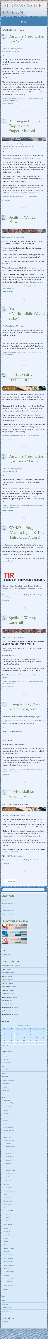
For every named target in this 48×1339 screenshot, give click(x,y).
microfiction (5, 1076)
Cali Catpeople (9, 1271)
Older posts (10, 881)
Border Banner (7, 1117)
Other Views (8, 1281)
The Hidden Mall (34, 435)
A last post (4, 900)
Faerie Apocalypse (35, 98)
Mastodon (6, 1321)
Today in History (8, 1069)
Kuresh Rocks (7, 1201)
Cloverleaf (8, 1163)
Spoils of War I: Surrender (15, 237)
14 (24, 1037)
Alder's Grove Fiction (22, 9)
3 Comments (6, 600)
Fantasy (7, 1217)
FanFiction (5, 1059)
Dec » (7, 1045)
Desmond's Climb (8, 1127)
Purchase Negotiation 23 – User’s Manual (26, 459)
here (39, 346)
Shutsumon (10, 545)
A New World (9, 1210)
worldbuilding (10, 354)
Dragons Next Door (9, 1130)
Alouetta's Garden (10, 1150)
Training (4, 907)
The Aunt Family (34, 352)
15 (30, 1037)
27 (17, 1043)
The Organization (8, 1261)
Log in (3, 1300)
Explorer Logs (9, 1278)
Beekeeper (8, 1160)
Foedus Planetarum (9, 1191)
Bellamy (5, 1110)
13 (17, 1037)
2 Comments (6, 774)
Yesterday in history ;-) (8, 903)
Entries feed (5, 1304)
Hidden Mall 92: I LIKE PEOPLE (23, 378)
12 (11, 1037)
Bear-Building (9, 1103)
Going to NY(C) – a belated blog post (24, 707)
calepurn (5, 1120)
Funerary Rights (10, 1170)
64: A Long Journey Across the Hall (21, 146)
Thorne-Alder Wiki (7, 954)
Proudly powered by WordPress (17, 1334)
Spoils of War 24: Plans (23, 220)
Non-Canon (8, 1177)
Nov (3, 36)
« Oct (3, 1045)
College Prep (13, 471)
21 (24, 1040)
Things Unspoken (8, 1265)
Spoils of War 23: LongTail (22, 620)
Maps (3, 1073)
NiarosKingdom (7, 1224)
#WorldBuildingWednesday (15, 326)
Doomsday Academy (11, 1167)
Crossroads (8, 1187)
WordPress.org (6, 1311)
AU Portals (8, 1153)
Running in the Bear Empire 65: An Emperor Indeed (25, 126)
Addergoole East (10, 1146)
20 (17, 1040)
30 (37, 1043)
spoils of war (10, 288)
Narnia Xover (7, 1062)
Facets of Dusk (7, 1137)
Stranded (6, 1251)
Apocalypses (9, 1214)
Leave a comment (7, 103)
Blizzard (5, 1113)
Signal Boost (5, 1090)
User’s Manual (14, 51)
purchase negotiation (12, 100)
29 (30, 1043)
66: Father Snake (12, 149)
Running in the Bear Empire (15, 144)
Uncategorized (6, 1094)
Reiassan (6, 1238)
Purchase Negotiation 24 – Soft (26, 39)
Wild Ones (8, 1180)
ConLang (4, 1056)
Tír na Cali (33, 595)
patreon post (5, 1083)
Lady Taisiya (7, 1204)
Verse (3, 1097)
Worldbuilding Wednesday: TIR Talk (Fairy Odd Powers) (27, 532)
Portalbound (6, 1231)
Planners (6, 1228)
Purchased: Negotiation (14, 49)
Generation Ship (8, 1197)
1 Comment (6, 200)
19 (11, 1040)
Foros (5, 1194)
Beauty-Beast (9, 1156)
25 (4, 1043)
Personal (32, 769)
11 (4, 1037)
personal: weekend (7, 771)
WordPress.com (12, 1336)
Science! (5, 1241)
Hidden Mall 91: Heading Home (21, 794)
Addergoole (8, 1143)
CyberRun (8, 1106)
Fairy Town (6, 1184)
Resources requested (8, 910)
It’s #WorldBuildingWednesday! (27, 313)
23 (37, 1040)
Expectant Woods (8, 1133)
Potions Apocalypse (9, 1235)
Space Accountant (8, 1248)
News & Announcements (8, 1080)
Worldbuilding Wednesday (32, 545)
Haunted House (9, 1173)
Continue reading (20, 94)
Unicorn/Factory (8, 1285)
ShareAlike (6, 1245)
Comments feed (6, 1307)
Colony (5, 1123)
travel (15, 771)
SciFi (6, 1220)
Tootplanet (6, 1275)
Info (3, 1066)
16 (37, 1037)
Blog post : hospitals (7, 914)
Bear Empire (33, 196)
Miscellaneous (7, 1208)
